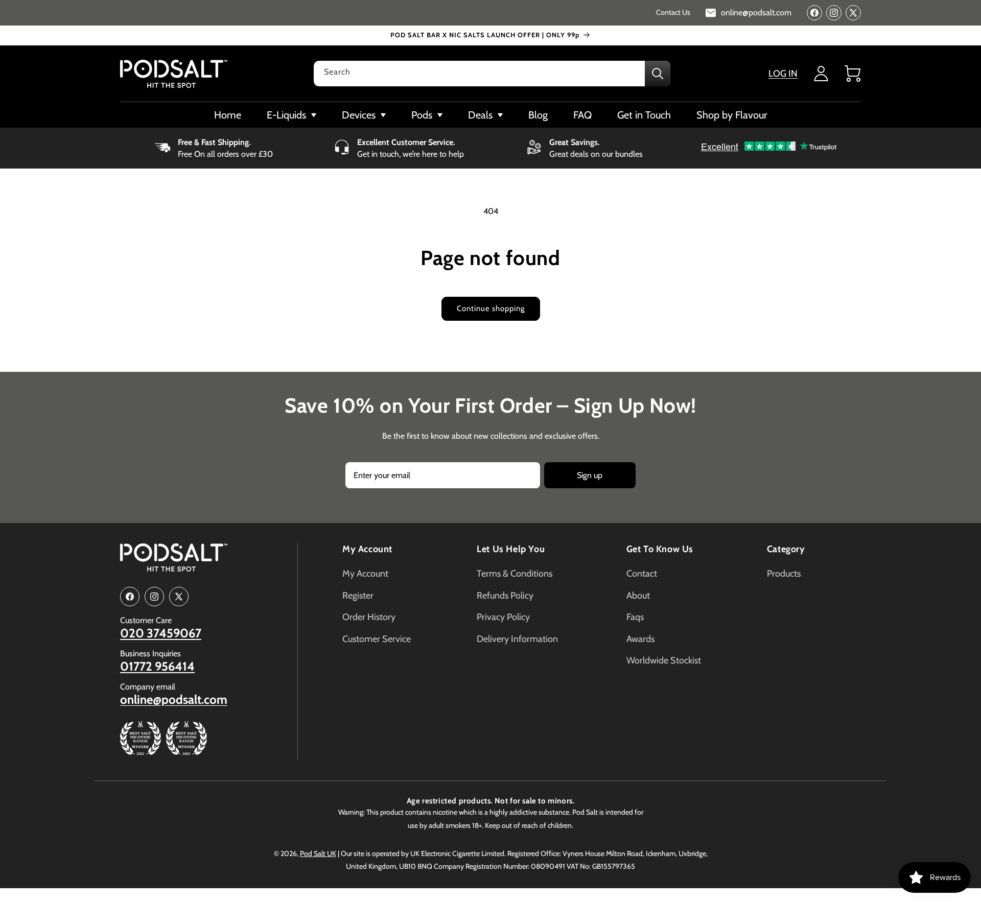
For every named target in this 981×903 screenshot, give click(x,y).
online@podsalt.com (173, 700)
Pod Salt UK (318, 853)
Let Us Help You (511, 549)
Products (784, 573)
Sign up (589, 475)
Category (786, 549)
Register (357, 595)
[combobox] (492, 73)
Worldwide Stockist (663, 660)
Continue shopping (491, 308)
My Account (367, 549)
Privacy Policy (503, 617)
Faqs (635, 617)
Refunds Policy (505, 595)
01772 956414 (157, 666)
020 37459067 (160, 633)
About (638, 595)
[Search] (657, 73)
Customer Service (376, 639)
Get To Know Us (659, 549)
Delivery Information (517, 639)
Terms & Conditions (514, 573)
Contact (641, 573)
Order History (368, 617)
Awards (640, 639)
